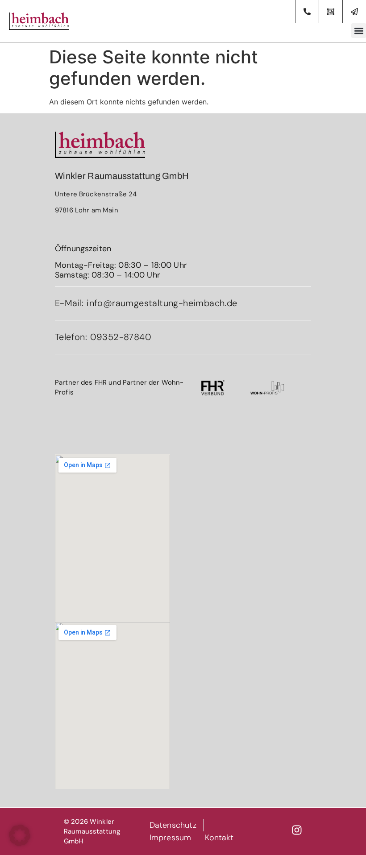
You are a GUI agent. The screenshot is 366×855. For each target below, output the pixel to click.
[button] (358, 30)
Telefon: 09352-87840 (103, 337)
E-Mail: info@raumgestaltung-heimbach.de (146, 303)
